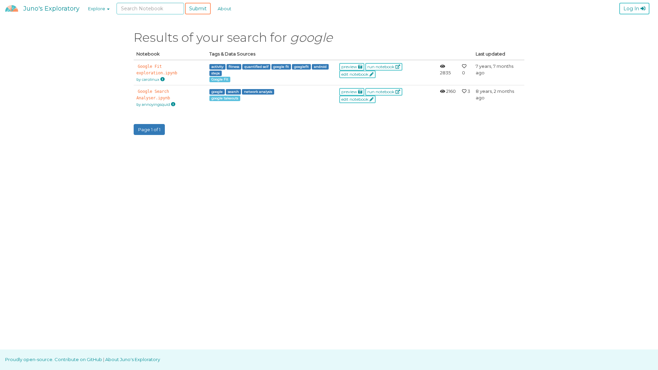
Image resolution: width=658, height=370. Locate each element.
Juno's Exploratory (51, 8)
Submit (198, 8)
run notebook (381, 66)
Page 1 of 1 (149, 129)
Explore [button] (97, 8)
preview (349, 66)
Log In (632, 8)
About (224, 8)
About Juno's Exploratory (132, 359)
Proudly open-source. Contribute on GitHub (54, 359)
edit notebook (355, 74)
